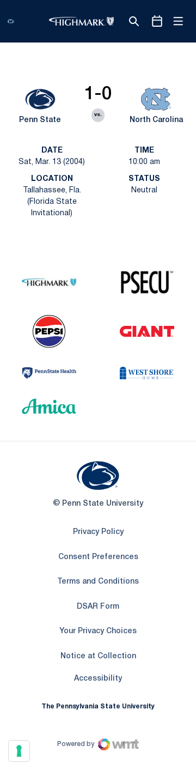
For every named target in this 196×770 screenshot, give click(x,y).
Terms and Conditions (98, 581)
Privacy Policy (98, 532)
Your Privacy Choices (98, 631)
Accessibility (98, 678)
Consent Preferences (98, 557)
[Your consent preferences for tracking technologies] (19, 751)
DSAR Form (98, 606)
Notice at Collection (98, 656)
